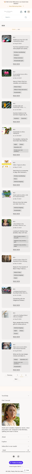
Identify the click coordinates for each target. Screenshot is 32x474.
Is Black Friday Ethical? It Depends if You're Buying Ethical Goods (20, 260)
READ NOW (16, 64)
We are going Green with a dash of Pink (20, 74)
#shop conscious (18, 58)
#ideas (21, 144)
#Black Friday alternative (20, 89)
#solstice (16, 118)
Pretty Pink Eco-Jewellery (18, 471)
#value (16, 333)
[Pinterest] (14, 456)
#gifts (15, 144)
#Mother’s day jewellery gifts (20, 241)
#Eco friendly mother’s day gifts (19, 237)
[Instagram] (18, 456)
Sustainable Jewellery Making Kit (19, 132)
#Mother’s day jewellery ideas (20, 245)
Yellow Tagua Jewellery (19, 165)
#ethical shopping (18, 181)
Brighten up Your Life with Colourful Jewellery (20, 40)
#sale (15, 278)
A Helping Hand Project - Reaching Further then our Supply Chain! (20, 292)
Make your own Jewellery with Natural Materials (20, 347)
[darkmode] (24, 12)
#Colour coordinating (19, 52)
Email (4, 450)
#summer (23, 118)
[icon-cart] (21, 11)
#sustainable (17, 92)
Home (13, 29)
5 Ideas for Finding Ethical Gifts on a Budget (20, 316)
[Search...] (25, 17)
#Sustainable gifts (18, 60)
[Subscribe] (28, 450)
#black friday (17, 86)
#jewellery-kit (17, 147)
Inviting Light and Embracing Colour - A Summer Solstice (19, 106)
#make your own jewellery (18, 150)
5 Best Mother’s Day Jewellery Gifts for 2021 (19, 224)
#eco (15, 178)
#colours (16, 55)
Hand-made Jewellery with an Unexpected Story (20, 195)
